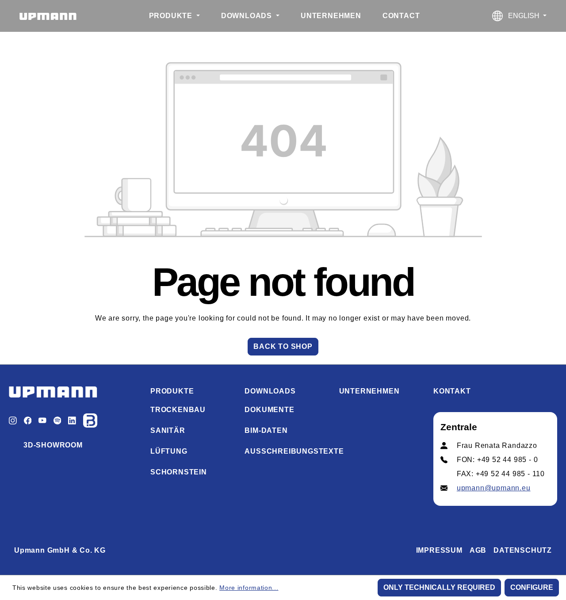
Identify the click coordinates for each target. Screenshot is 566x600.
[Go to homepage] (47, 16)
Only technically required (439, 587)
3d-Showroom (53, 445)
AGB (478, 550)
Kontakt (452, 391)
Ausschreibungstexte (294, 451)
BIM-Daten (266, 430)
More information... (248, 587)
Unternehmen (369, 391)
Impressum (439, 550)
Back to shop (283, 346)
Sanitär (167, 430)
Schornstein (178, 472)
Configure (531, 587)
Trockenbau (178, 409)
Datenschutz (522, 550)
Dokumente (269, 409)
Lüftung (168, 451)
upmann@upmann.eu (494, 488)
